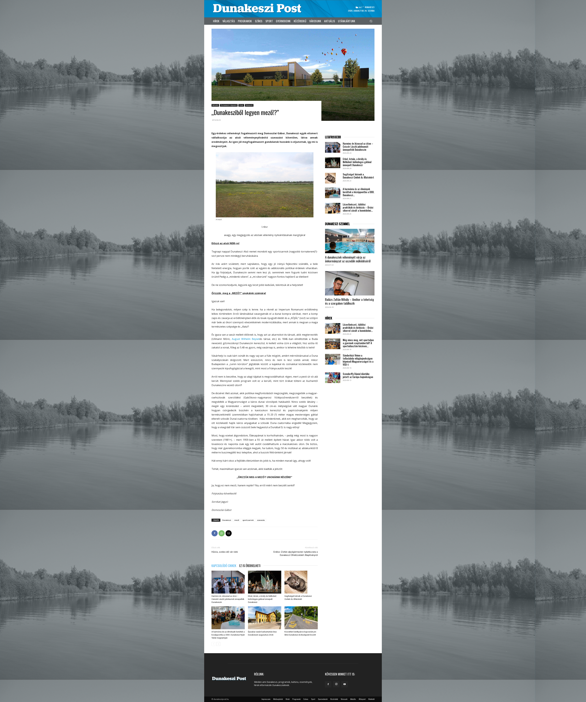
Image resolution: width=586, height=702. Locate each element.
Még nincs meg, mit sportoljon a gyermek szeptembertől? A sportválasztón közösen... (358, 343)
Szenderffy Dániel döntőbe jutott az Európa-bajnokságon (358, 375)
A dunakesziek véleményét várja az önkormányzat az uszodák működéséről (348, 259)
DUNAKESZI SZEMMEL (337, 224)
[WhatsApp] (222, 533)
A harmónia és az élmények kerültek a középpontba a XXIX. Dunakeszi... (358, 192)
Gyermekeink (322, 699)
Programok (296, 699)
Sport (313, 699)
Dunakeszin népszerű (229, 105)
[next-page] (218, 644)
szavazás (261, 520)
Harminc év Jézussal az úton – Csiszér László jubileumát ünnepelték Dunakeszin (228, 599)
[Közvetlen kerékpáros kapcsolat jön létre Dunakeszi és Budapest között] (301, 617)
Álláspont (362, 699)
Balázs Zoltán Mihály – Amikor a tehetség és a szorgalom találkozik (349, 301)
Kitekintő (371, 699)
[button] (370, 21)
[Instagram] (336, 684)
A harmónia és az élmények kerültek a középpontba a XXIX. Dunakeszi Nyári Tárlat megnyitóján (228, 635)
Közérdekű (334, 699)
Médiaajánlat (278, 699)
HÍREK (328, 318)
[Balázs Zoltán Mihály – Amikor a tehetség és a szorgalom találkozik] (349, 283)
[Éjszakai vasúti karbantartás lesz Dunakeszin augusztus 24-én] (264, 617)
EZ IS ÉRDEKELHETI (249, 565)
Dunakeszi (226, 520)
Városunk (249, 105)
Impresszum (266, 699)
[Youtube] (345, 684)
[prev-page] (213, 644)
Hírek (241, 105)
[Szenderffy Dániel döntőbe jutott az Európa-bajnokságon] (332, 377)
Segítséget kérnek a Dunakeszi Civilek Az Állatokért (358, 176)
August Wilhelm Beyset (246, 339)
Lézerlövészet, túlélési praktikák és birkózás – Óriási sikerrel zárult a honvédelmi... (358, 207)
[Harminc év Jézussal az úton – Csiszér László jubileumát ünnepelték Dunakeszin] (228, 582)
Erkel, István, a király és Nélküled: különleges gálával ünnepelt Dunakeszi (262, 599)
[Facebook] (215, 533)
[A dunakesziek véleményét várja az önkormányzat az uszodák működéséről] (349, 241)
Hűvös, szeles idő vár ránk (225, 552)
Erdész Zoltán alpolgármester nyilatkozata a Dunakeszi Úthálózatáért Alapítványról (295, 553)
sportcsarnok (248, 520)
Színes (305, 699)
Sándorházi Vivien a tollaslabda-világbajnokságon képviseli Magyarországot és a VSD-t (358, 360)
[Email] (229, 533)
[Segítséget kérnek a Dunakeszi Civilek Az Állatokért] (301, 582)
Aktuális (215, 105)
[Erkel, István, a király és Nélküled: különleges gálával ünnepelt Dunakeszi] (264, 582)
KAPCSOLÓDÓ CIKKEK (224, 565)
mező (236, 520)
